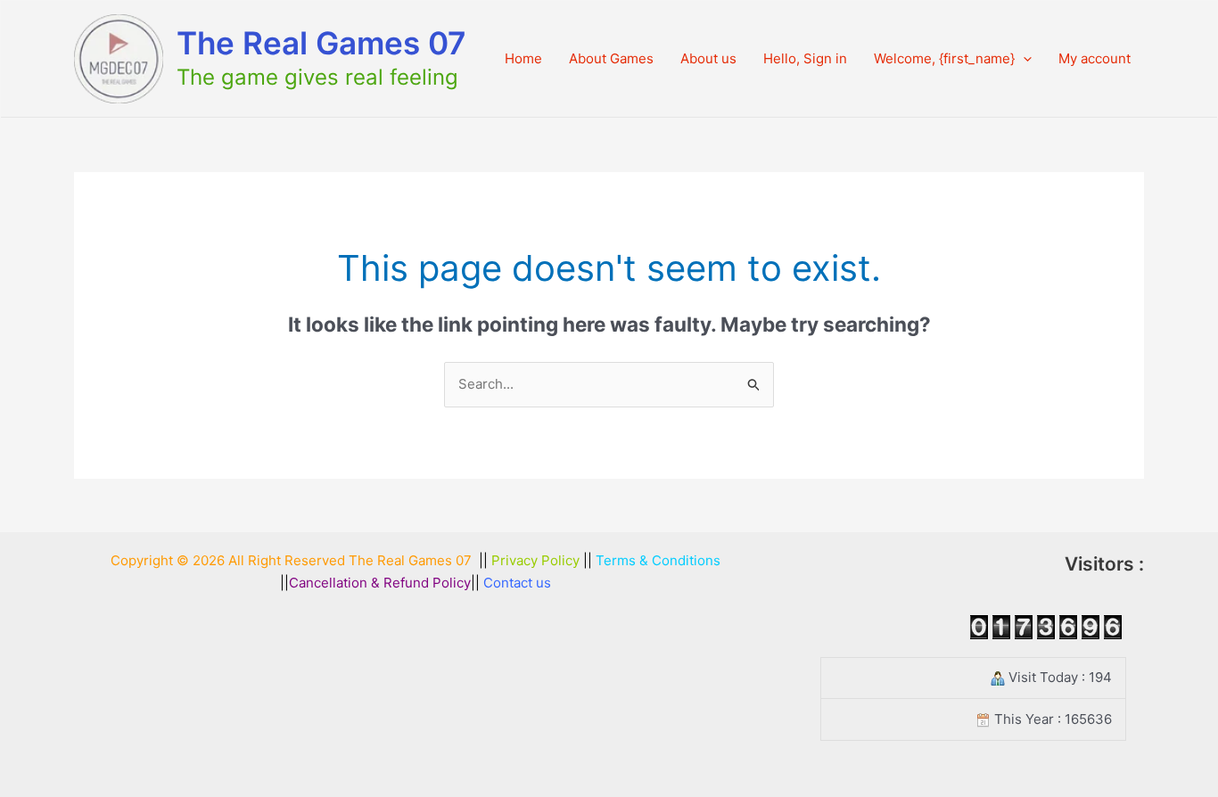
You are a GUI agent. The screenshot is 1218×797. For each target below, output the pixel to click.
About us (708, 58)
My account (1094, 58)
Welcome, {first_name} (944, 58)
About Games (611, 58)
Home (523, 58)
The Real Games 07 (321, 43)
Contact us (517, 582)
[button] (1023, 58)
